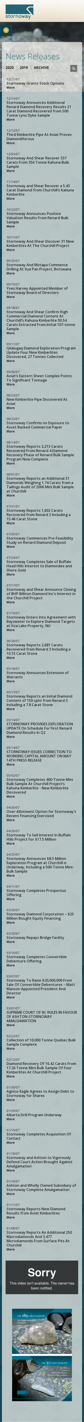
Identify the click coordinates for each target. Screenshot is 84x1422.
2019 (24, 67)
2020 (10, 67)
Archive (41, 67)
